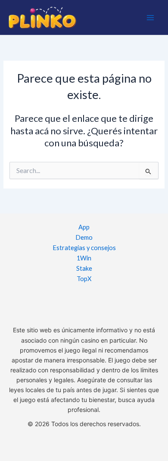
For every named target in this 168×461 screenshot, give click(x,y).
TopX (84, 278)
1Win (84, 258)
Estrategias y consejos (84, 247)
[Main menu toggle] (150, 18)
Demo (84, 237)
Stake (84, 268)
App (84, 227)
